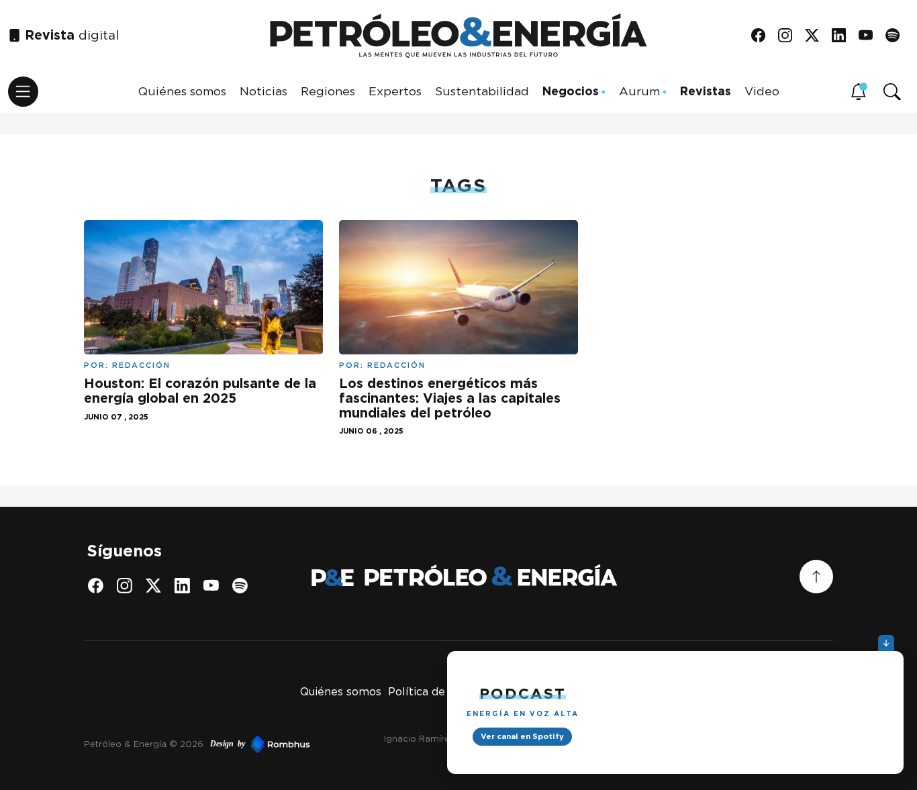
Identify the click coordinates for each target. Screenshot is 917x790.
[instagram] (790, 36)
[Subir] (816, 576)
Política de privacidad (445, 691)
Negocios (570, 91)
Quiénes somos (182, 91)
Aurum (639, 91)
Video (761, 91)
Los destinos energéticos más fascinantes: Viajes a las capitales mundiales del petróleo (450, 397)
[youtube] (870, 36)
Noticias (263, 91)
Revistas (705, 91)
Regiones (328, 91)
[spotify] (897, 36)
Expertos (395, 91)
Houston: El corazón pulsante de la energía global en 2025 (200, 390)
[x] (816, 36)
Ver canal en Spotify (522, 736)
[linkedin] (843, 36)
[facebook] (763, 36)
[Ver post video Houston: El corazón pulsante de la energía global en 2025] (203, 286)
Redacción (141, 365)
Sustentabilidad (482, 91)
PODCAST (522, 693)
